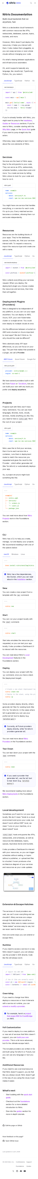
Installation (28, 120)
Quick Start (26, 129)
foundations (25, 1101)
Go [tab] (33, 81)
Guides (5, 123)
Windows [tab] (15, 554)
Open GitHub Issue (11, 1141)
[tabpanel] (19, 99)
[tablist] (19, 80)
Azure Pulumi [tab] (20, 359)
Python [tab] (27, 81)
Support (29, 1162)
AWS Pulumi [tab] (8, 359)
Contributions (20, 1162)
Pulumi (12, 384)
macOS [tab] (6, 554)
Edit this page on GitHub (13, 1125)
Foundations (20, 1166)
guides (19, 1111)
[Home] (13, 3)
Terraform (22, 384)
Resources (15, 123)
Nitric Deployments (10, 794)
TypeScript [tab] (18, 81)
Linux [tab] (23, 554)
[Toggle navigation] (3, 3)
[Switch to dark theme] (35, 3)
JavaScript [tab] (8, 81)
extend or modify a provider (14, 1006)
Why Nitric (7, 129)
